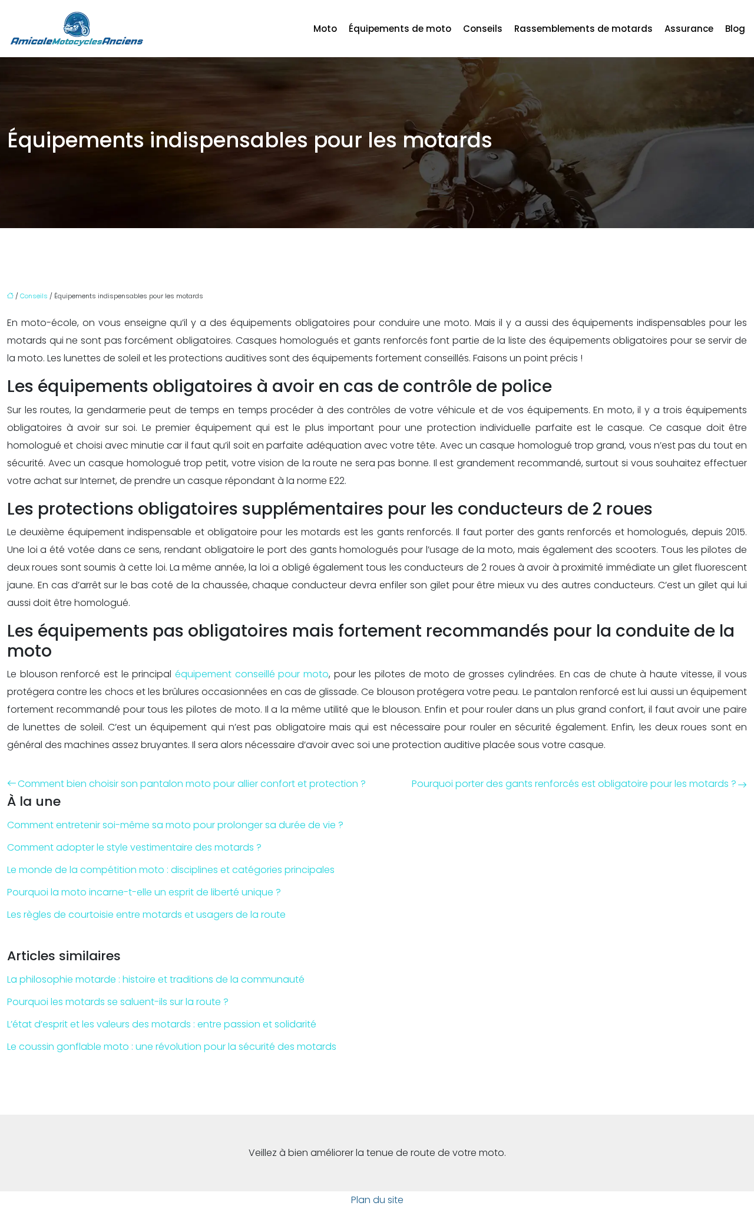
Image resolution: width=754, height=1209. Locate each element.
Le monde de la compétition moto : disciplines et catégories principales (171, 870)
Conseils (482, 28)
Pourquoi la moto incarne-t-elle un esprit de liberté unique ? (144, 892)
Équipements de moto (400, 28)
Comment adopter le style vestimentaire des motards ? (134, 847)
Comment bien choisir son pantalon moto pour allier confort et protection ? (192, 783)
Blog (735, 28)
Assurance (688, 28)
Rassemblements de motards (583, 28)
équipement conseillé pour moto (252, 674)
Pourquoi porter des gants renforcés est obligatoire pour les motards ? (574, 783)
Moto (325, 28)
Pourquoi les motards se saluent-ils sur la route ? (118, 1002)
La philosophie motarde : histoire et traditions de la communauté (156, 979)
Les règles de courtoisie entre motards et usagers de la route (146, 914)
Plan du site (377, 1200)
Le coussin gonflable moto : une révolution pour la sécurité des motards (171, 1046)
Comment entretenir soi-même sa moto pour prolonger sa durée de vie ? (175, 825)
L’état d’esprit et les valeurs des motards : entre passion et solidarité (161, 1024)
